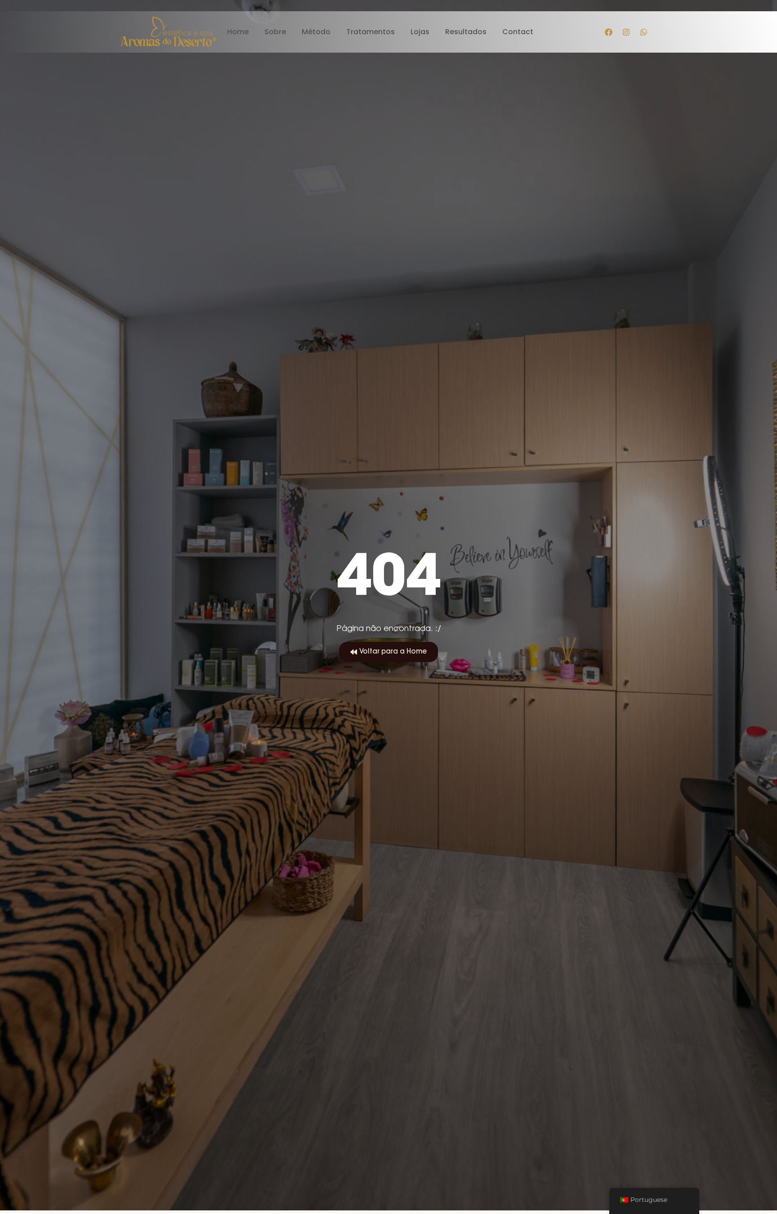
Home (238, 32)
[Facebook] (608, 32)
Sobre (275, 32)
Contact (517, 32)
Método (316, 32)
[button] (388, 652)
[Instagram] (626, 32)
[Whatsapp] (644, 32)
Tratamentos (370, 32)
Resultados (466, 32)
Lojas (420, 32)
